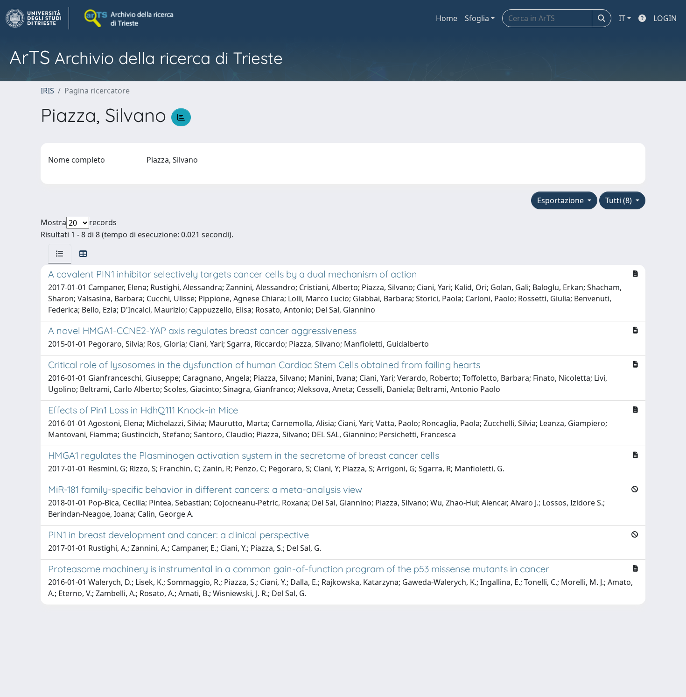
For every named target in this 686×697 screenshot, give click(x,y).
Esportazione (561, 200)
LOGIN (665, 18)
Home (446, 18)
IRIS (47, 90)
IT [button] (622, 18)
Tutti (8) (619, 200)
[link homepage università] (130, 18)
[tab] (59, 253)
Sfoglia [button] (477, 18)
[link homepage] (37, 18)
